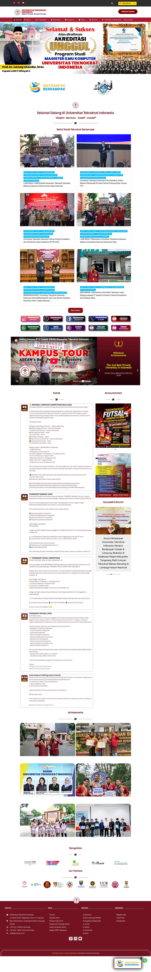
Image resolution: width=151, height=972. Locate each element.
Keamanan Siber (121, 231)
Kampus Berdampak (48, 172)
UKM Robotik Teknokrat (31, 180)
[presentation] (99, 526)
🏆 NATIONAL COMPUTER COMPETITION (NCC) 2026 (50, 405)
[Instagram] (75, 938)
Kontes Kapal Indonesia (49, 175)
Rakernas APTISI (117, 175)
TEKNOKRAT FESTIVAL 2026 (40, 613)
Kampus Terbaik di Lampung (32, 175)
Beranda (19, 20)
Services (94, 20)
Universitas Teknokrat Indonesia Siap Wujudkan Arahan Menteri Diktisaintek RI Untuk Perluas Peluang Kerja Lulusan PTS (103, 183)
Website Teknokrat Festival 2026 (39, 669)
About (28, 20)
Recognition (75, 848)
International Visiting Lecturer (44, 705)
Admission (57, 20)
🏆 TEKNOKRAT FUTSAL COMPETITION (44, 558)
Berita (26, 172)
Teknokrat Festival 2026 (112, 20)
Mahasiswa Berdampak (31, 177)
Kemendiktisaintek (48, 289)
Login (97, 4)
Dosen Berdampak (104, 287)
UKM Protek (104, 236)
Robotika (59, 177)
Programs (70, 20)
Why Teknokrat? (41, 20)
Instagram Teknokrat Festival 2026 (40, 666)
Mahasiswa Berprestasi (47, 177)
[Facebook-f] (71, 938)
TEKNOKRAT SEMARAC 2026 (40, 494)
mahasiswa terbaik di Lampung (90, 236)
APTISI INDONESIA (86, 172)
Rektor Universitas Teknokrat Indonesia (93, 177)
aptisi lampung (97, 172)
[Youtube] (80, 938)
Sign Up (106, 4)
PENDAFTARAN (127, 11)
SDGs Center (128, 20)
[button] (99, 370)
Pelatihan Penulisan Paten (32, 292)
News (83, 20)
